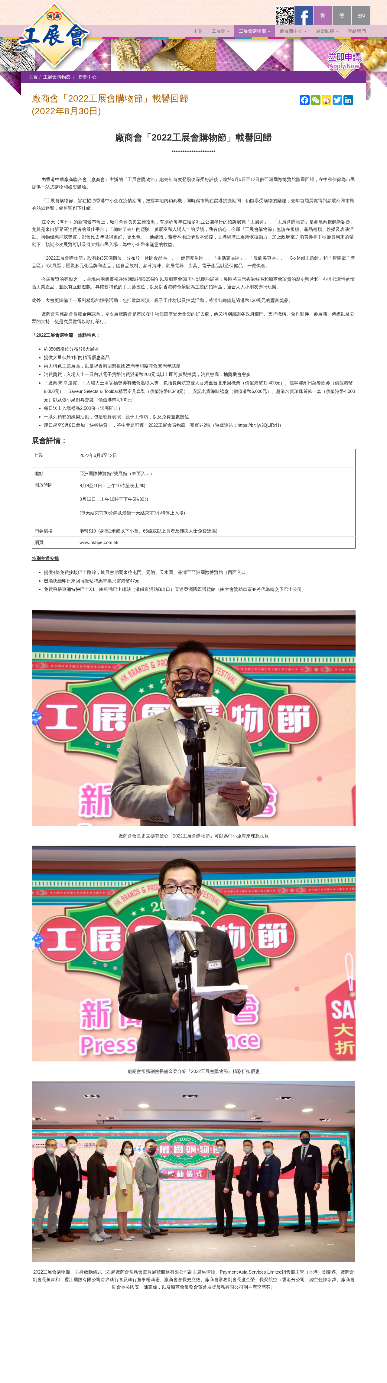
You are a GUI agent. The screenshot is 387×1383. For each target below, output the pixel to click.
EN (361, 16)
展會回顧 (325, 31)
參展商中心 (292, 31)
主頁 (197, 31)
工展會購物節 (253, 31)
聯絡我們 (357, 31)
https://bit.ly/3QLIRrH (258, 425)
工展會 (219, 31)
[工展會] (54, 13)
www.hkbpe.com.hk (99, 542)
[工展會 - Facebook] (303, 15)
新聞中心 (87, 76)
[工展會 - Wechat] (284, 15)
